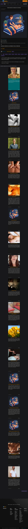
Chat (13, 51)
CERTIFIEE (10, 54)
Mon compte (18, 504)
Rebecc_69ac (4, 51)
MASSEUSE (6, 54)
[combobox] (13, 3)
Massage (6, 39)
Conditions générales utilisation (20, 513)
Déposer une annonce (10, 504)
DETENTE (16, 54)
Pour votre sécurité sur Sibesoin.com (20, 518)
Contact (16, 504)
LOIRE (3, 54)
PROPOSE (13, 54)
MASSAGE (26, 54)
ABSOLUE (19, 54)
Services (3, 39)
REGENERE (22, 54)
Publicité (11, 514)
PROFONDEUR (2, 55)
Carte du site (16, 519)
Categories (16, 512)
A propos (14, 504)
